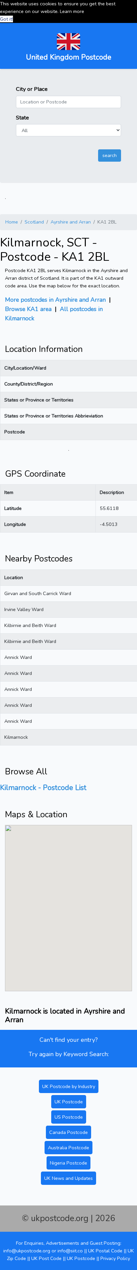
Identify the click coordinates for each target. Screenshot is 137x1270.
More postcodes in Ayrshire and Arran (55, 300)
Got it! (6, 19)
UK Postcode (69, 1101)
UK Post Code (46, 1258)
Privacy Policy (115, 1258)
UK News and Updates (68, 1178)
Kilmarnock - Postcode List (43, 788)
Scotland (34, 222)
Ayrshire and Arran (71, 222)
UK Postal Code (105, 1250)
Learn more (72, 11)
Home (11, 222)
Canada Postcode (68, 1132)
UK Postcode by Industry (68, 1086)
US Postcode (69, 1117)
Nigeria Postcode (68, 1163)
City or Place (32, 89)
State (22, 117)
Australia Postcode (68, 1147)
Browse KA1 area (28, 309)
